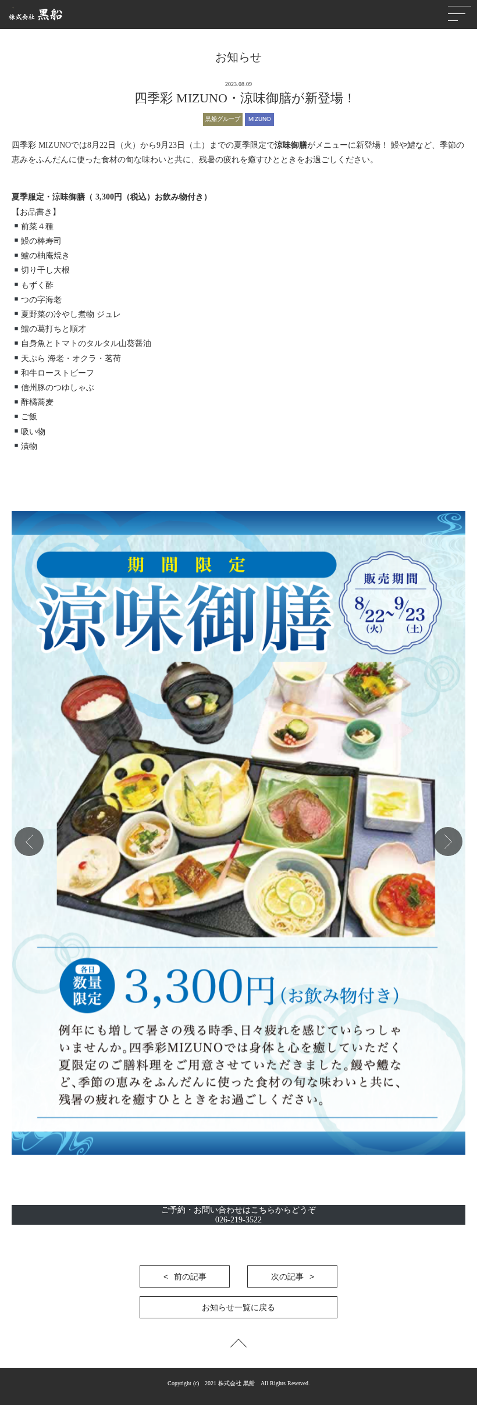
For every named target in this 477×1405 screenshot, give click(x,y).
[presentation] (29, 841)
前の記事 (190, 1276)
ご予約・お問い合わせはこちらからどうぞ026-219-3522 (238, 1215)
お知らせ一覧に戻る (238, 1307)
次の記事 (287, 1276)
